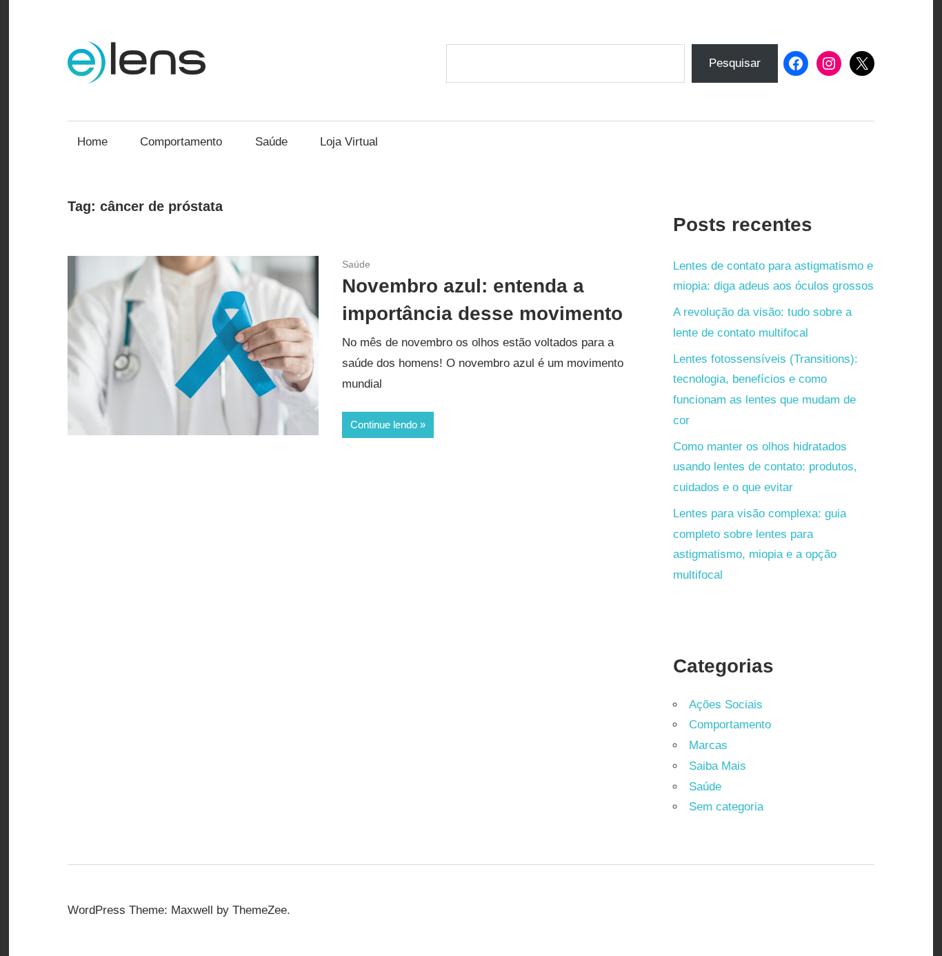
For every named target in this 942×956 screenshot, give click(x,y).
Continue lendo (383, 424)
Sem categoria (726, 806)
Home (92, 141)
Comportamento (181, 141)
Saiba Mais (717, 766)
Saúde (271, 141)
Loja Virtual (349, 141)
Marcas (708, 745)
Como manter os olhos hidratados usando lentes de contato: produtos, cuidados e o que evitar (765, 467)
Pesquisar (735, 63)
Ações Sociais (726, 704)
